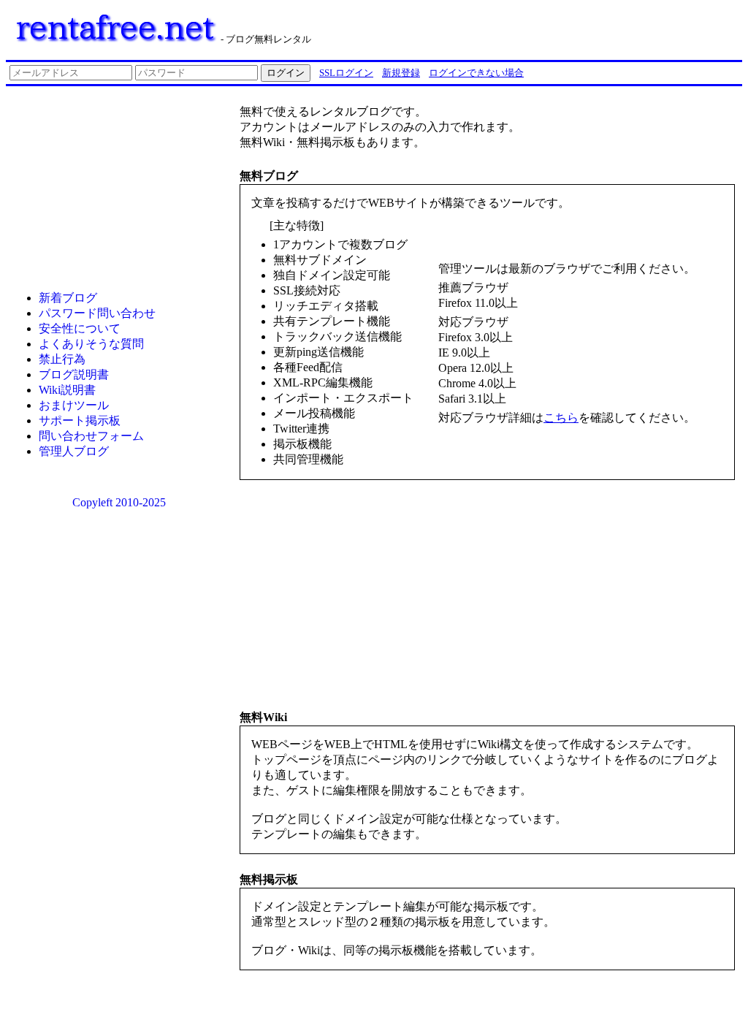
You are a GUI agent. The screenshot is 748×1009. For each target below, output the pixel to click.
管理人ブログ (74, 451)
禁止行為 (62, 359)
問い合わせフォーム (91, 436)
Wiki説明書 (67, 390)
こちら (561, 417)
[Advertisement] (557, 28)
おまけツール (74, 405)
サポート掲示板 (80, 420)
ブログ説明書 (74, 374)
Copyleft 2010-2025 (119, 502)
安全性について (80, 328)
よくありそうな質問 (91, 344)
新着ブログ (68, 298)
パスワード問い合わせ (97, 313)
